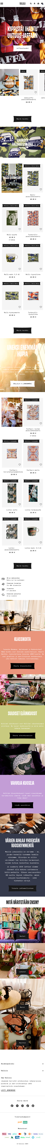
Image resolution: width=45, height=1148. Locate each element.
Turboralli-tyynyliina (33, 313)
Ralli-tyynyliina (33, 274)
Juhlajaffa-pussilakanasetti (29, 99)
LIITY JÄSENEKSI (8, 1090)
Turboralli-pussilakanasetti (33, 235)
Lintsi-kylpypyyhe (33, 510)
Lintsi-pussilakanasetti (12, 549)
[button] (31, 3)
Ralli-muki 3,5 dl (12, 274)
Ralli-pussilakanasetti (33, 196)
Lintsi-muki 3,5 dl (33, 548)
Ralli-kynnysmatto (12, 313)
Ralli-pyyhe (12, 235)
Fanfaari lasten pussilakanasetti (33, 430)
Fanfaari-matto (33, 470)
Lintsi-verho (11, 510)
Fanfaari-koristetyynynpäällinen (14, 471)
